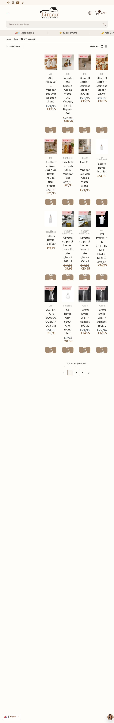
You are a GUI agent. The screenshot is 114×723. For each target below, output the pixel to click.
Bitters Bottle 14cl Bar (101, 167)
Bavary (85, 158)
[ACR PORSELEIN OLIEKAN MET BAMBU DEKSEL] (102, 219)
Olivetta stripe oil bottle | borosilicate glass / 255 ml (84, 249)
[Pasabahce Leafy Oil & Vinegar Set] (68, 146)
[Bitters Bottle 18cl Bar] (51, 219)
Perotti (85, 306)
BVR (67, 74)
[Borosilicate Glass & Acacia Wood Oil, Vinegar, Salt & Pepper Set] (68, 62)
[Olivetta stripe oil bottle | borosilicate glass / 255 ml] (85, 219)
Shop (16, 39)
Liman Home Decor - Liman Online (67, 232)
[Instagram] (13, 2)
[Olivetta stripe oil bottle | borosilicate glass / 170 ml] (68, 219)
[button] (11, 717)
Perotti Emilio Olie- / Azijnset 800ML (85, 318)
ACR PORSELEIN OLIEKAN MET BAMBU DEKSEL (101, 246)
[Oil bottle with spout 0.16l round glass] (68, 294)
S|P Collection (102, 159)
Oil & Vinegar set (28, 39)
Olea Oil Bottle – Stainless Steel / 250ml (101, 86)
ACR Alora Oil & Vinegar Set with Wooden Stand (51, 89)
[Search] (104, 24)
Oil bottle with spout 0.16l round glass (68, 321)
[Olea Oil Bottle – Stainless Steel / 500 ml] (85, 62)
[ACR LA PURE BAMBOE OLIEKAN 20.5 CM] (51, 294)
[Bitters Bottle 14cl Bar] (102, 146)
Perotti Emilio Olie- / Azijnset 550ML (102, 318)
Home (8, 39)
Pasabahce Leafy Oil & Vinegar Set (68, 170)
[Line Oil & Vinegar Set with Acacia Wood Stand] (85, 146)
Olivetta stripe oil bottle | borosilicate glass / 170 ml (67, 249)
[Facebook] (8, 2)
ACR (50, 74)
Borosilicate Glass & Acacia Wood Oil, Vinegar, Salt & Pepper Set (68, 95)
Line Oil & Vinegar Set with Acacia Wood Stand (85, 173)
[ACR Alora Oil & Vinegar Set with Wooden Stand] (51, 62)
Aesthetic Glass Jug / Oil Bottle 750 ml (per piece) (50, 173)
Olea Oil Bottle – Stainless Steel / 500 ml (85, 86)
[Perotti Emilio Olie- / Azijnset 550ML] (102, 294)
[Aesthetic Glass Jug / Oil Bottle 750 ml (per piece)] (51, 146)
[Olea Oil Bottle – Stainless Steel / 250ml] (102, 62)
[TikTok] (22, 2)
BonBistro (67, 306)
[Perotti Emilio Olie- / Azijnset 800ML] (85, 294)
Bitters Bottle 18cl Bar (51, 240)
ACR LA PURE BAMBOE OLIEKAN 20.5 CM (50, 318)
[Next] (88, 372)
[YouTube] (17, 2)
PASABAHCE (67, 158)
